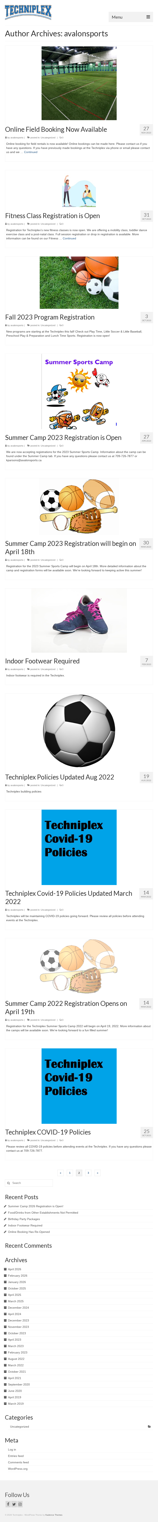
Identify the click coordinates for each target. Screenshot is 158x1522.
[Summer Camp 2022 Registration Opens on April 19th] (79, 966)
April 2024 (14, 1314)
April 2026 (14, 1269)
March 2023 (16, 1346)
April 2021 (14, 1378)
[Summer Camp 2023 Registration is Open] (79, 391)
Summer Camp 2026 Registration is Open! (35, 1206)
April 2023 (14, 1339)
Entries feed (16, 1456)
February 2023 (17, 1352)
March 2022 (16, 1365)
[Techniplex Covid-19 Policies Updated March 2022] (79, 847)
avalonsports (16, 137)
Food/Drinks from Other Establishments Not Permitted (43, 1212)
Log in (12, 1449)
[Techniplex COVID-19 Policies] (79, 1085)
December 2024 (18, 1307)
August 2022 (16, 1358)
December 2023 (18, 1320)
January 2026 (17, 1282)
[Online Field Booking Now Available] (79, 83)
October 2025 (17, 1288)
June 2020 (15, 1390)
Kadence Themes (53, 1515)
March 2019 (16, 1403)
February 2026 (17, 1275)
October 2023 (17, 1333)
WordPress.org (18, 1468)
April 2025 (14, 1294)
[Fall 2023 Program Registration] (79, 282)
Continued (30, 152)
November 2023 (18, 1326)
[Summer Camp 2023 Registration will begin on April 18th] (79, 506)
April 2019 (14, 1397)
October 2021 (17, 1371)
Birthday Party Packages (24, 1219)
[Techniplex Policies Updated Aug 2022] (79, 731)
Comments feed (18, 1462)
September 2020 (19, 1384)
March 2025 (16, 1301)
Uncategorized (48, 137)
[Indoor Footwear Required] (79, 620)
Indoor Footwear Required (25, 1225)
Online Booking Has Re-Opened (29, 1231)
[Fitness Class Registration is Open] (79, 188)
